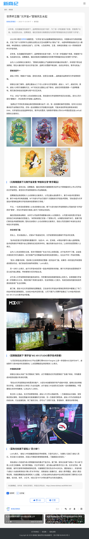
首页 (5, 9)
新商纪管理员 (11, 21)
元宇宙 (22, 493)
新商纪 (13, 485)
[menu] (84, 3)
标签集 (44, 532)
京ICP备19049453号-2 (61, 535)
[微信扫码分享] (66, 509)
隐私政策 (52, 532)
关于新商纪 (35, 532)
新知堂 (36, 21)
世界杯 (23, 39)
